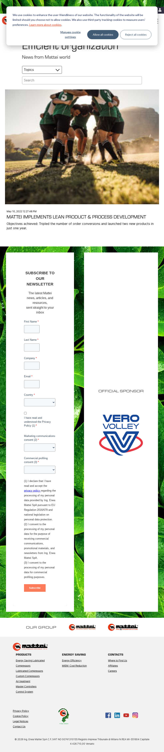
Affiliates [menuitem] (113, 666)
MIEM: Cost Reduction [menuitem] (74, 666)
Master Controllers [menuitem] (26, 686)
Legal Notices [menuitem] (20, 721)
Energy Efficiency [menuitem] (72, 660)
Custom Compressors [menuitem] (28, 676)
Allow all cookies (103, 34)
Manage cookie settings (70, 34)
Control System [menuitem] (24, 692)
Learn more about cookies (45, 24)
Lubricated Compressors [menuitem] (29, 671)
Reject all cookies (136, 34)
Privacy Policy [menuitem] (21, 711)
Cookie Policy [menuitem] (20, 716)
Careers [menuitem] (112, 671)
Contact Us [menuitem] (19, 726)
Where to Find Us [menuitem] (117, 660)
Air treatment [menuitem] (23, 681)
